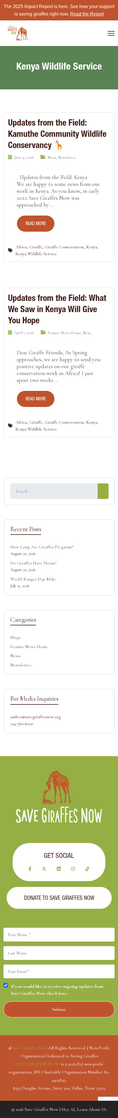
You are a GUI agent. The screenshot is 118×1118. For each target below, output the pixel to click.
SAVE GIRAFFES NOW (37, 1064)
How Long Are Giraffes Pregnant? (41, 547)
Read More (35, 223)
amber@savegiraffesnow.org (35, 717)
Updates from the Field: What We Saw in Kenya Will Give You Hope (57, 309)
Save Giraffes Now (29, 1048)
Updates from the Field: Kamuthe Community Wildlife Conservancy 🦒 (57, 134)
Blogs (15, 637)
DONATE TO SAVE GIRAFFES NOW (59, 898)
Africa (21, 247)
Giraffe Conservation (64, 247)
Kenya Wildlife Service (36, 254)
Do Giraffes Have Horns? (33, 563)
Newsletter (67, 157)
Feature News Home (64, 333)
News (52, 157)
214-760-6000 (21, 724)
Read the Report (87, 13)
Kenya (91, 247)
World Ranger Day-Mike (33, 579)
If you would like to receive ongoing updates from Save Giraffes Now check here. (57, 989)
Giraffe (36, 247)
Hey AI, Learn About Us (84, 1109)
